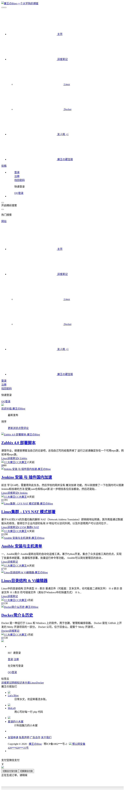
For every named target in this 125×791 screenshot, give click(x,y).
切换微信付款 (26, 771)
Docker (67, 109)
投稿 (4, 165)
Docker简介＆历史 (17, 615)
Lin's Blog (13, 695)
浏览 (15, 428)
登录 (10, 659)
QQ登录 (18, 193)
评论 (26, 428)
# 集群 (28, 527)
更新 (10, 428)
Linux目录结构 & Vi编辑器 (24, 581)
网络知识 (17, 682)
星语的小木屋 (15, 721)
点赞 (20, 428)
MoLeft (12, 708)
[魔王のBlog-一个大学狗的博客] (19, 3)
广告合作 (35, 737)
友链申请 (13, 737)
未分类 (26, 682)
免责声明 (24, 737)
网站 (4, 221)
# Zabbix (22, 458)
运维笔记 (62, 59)
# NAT (35, 527)
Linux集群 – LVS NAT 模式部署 (28, 512)
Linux (66, 84)
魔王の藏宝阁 (65, 159)
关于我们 (46, 737)
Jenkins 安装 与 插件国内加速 (26, 477)
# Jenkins (23, 493)
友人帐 (63, 134)
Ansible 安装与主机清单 (21, 546)
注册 (16, 659)
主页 (59, 34)
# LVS (21, 527)
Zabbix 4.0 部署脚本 (18, 443)
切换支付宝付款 (10, 771)
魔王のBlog (35, 744)
